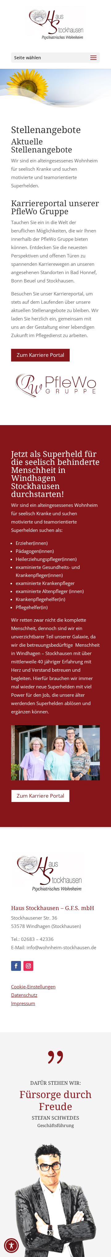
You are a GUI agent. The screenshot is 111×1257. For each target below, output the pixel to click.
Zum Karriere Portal (40, 354)
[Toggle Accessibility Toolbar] (11, 1245)
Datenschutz (24, 995)
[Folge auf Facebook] (16, 966)
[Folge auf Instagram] (28, 966)
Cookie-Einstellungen (33, 986)
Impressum (23, 1003)
